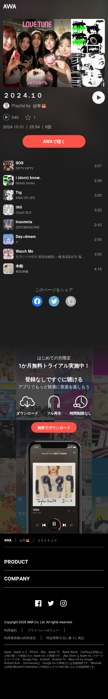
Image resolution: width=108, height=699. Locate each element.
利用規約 (10, 630)
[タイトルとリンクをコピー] (71, 301)
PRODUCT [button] (16, 562)
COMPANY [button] (17, 578)
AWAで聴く (54, 141)
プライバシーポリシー (43, 630)
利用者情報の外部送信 (20, 637)
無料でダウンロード (54, 427)
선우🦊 (39, 106)
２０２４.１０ (47, 540)
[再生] (98, 97)
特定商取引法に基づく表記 (65, 637)
